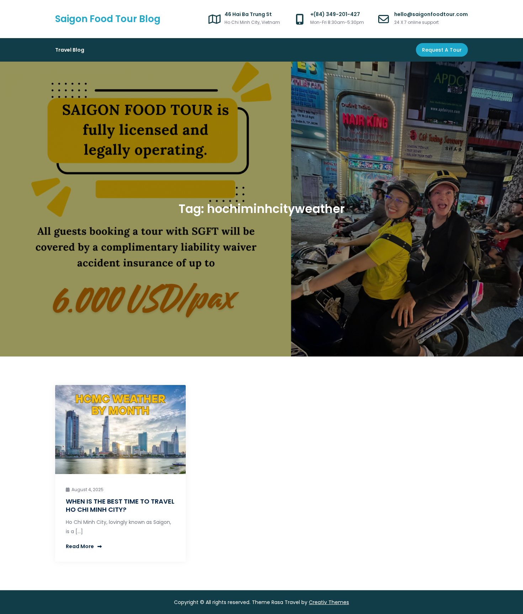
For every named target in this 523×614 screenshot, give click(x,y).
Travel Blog (69, 49)
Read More (80, 546)
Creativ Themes (329, 602)
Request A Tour (442, 49)
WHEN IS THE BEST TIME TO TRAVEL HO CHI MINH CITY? (120, 505)
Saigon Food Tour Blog (107, 18)
